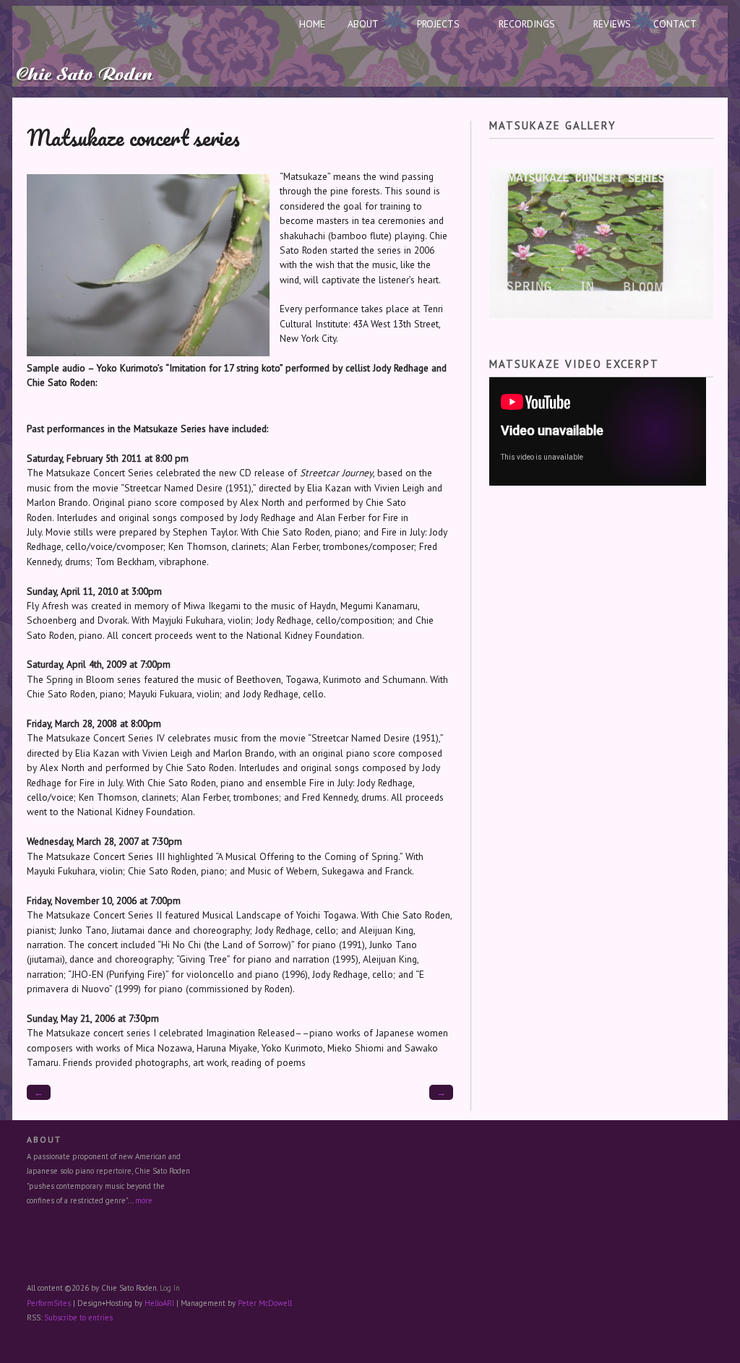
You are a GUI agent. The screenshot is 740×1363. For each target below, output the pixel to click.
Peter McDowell (265, 1303)
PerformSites (49, 1303)
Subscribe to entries (78, 1317)
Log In (170, 1288)
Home (312, 23)
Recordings (527, 23)
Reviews (612, 23)
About (363, 23)
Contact (675, 23)
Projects (438, 23)
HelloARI (159, 1303)
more (143, 1200)
